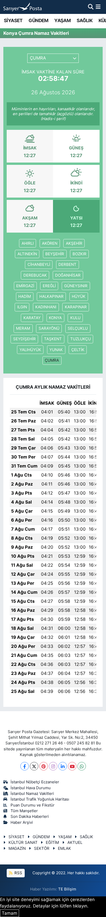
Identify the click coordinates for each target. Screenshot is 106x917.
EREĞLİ (49, 286)
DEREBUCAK (35, 275)
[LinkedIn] (62, 766)
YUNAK (56, 349)
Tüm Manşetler (24, 811)
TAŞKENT (53, 339)
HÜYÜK (78, 296)
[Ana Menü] (98, 6)
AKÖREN (49, 243)
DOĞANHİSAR (68, 275)
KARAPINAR (76, 307)
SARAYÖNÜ (49, 328)
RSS (17, 873)
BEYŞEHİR (54, 254)
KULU (75, 318)
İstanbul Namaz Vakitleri (32, 793)
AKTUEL (74, 842)
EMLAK (64, 848)
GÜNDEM (38, 20)
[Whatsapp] (81, 766)
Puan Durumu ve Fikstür (33, 805)
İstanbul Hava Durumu (31, 788)
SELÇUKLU (78, 328)
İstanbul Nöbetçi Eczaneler (35, 782)
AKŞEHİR (74, 243)
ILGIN (22, 307)
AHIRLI (28, 243)
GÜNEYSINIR (75, 286)
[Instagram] (53, 766)
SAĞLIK (84, 20)
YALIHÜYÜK (30, 349)
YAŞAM (62, 20)
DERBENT (67, 264)
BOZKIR (79, 254)
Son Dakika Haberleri (30, 816)
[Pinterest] (43, 766)
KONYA (55, 318)
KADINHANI (45, 307)
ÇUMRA (52, 360)
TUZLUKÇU (80, 339)
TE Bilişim (67, 889)
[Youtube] (72, 766)
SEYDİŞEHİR (24, 339)
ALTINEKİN (27, 254)
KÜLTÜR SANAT (23, 842)
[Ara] (90, 6)
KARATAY (32, 318)
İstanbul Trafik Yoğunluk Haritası (40, 799)
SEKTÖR (41, 848)
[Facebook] (24, 766)
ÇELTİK (77, 349)
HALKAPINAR (51, 296)
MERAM (23, 328)
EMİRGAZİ (25, 286)
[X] (34, 766)
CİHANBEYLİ (39, 264)
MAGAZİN (17, 848)
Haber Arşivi (22, 822)
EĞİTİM (52, 842)
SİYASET (13, 20)
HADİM (24, 296)
